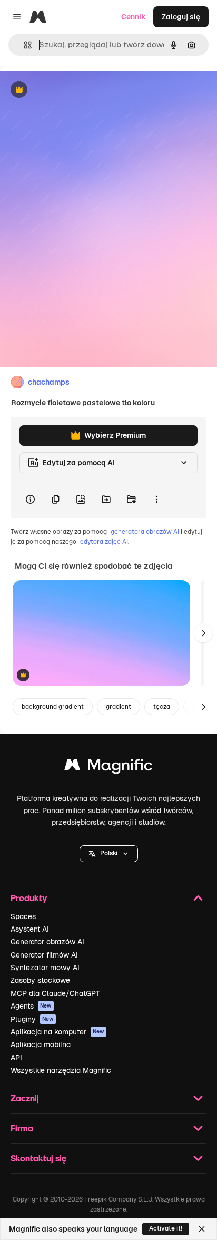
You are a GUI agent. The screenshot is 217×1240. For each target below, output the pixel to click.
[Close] (201, 1229)
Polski (108, 853)
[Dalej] (203, 633)
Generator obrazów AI (47, 941)
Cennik (133, 17)
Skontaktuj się (38, 1158)
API (16, 1057)
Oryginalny (73, 90)
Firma (22, 1128)
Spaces (23, 916)
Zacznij (25, 1098)
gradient (118, 706)
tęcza (161, 706)
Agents (31, 1006)
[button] (109, 853)
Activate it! (165, 1228)
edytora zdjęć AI (104, 542)
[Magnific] (108, 767)
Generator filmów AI (44, 955)
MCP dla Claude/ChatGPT (55, 993)
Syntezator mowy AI (45, 967)
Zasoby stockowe (40, 980)
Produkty (29, 897)
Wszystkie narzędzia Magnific (61, 1070)
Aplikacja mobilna (41, 1044)
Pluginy (32, 1019)
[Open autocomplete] (23, 45)
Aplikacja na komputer (57, 1032)
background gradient (53, 706)
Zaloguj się (181, 17)
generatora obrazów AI (145, 532)
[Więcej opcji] (156, 499)
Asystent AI (30, 929)
